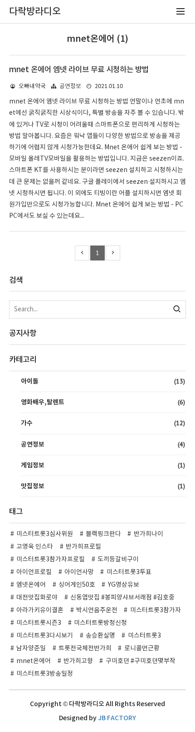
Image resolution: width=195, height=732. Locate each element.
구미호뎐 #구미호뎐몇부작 (141, 661)
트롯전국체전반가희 (85, 648)
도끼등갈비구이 (118, 559)
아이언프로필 (34, 572)
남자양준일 (31, 648)
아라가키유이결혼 (39, 610)
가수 (103, 423)
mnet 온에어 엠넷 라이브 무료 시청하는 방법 (79, 69)
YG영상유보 (123, 585)
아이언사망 (79, 572)
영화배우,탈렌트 (103, 402)
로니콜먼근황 (142, 648)
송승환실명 (100, 635)
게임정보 (103, 465)
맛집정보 (103, 486)
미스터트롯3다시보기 (44, 635)
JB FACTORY (117, 718)
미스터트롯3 (144, 635)
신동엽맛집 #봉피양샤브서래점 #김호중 (122, 597)
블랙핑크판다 (103, 534)
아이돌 (103, 381)
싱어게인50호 (76, 585)
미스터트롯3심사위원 (44, 534)
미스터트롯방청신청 (100, 623)
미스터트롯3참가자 (155, 610)
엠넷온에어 (31, 585)
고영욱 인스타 (34, 546)
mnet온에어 (33, 661)
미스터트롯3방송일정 (44, 674)
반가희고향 (78, 661)
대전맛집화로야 (37, 597)
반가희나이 (148, 534)
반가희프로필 (83, 546)
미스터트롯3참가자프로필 (50, 559)
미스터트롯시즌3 (38, 623)
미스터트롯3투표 (129, 572)
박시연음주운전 (96, 610)
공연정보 (70, 86)
